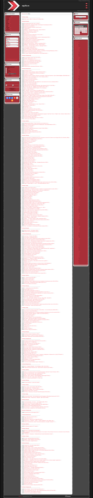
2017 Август (77, 146)
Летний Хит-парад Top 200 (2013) (30, 329)
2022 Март (76, 206)
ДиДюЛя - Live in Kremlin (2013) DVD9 (31, 344)
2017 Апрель (77, 142)
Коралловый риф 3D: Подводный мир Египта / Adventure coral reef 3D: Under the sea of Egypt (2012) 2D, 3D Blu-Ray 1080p (46, 137)
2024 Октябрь (77, 239)
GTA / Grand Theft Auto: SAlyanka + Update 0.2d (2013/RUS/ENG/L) (36, 313)
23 (77, 32)
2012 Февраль (77, 74)
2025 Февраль (77, 243)
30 (77, 33)
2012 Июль (77, 80)
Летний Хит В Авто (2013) (28, 279)
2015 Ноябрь (77, 123)
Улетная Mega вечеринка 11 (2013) (30, 42)
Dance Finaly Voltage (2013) (29, 100)
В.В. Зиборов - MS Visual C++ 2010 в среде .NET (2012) (34, 453)
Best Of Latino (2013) (28, 198)
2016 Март (76, 128)
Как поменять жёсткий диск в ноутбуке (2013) (32, 455)
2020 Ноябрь (77, 189)
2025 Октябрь (77, 252)
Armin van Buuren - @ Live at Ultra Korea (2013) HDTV (34, 489)
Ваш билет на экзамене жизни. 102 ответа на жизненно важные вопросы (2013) (38, 269)
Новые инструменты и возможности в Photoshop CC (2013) (35, 250)
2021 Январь (77, 191)
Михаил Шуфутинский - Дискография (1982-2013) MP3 (34, 299)
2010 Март (76, 51)
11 (80, 29)
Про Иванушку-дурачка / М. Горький (30, 426)
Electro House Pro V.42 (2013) (29, 141)
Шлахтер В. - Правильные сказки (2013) (31, 296)
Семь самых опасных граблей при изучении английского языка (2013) (37, 238)
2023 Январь (77, 217)
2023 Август (77, 225)
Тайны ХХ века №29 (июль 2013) (30, 84)
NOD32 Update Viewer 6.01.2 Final (30, 466)
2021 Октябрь (77, 201)
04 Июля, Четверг (25, 436)
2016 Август (77, 133)
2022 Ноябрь (77, 215)
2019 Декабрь (77, 177)
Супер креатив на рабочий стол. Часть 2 (31, 290)
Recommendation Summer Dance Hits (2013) (32, 57)
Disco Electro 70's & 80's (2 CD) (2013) (31, 112)
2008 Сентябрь (77, 47)
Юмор (7, 24)
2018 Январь (77, 152)
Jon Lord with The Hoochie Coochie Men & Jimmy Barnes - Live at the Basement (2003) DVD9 (40, 309)
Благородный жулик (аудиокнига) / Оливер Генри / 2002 (34, 203)
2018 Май (76, 156)
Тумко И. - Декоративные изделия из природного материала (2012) (36, 319)
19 (82, 30)
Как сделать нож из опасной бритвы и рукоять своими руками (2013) (36, 37)
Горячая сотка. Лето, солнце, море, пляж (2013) (33, 376)
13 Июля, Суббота (25, 369)
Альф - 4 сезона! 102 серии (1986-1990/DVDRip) (33, 374)
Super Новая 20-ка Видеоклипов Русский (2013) (33, 138)
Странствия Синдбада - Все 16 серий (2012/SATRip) (33, 389)
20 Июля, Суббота (25, 275)
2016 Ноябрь (77, 136)
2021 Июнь (77, 196)
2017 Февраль (77, 140)
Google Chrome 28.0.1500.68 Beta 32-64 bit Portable (33, 478)
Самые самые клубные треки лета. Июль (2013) (33, 214)
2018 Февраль (77, 153)
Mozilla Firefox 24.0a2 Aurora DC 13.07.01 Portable (33, 481)
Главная (23, 13)
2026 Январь (77, 255)
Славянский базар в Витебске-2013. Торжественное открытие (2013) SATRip (38, 367)
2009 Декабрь (77, 48)
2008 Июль (77, 46)
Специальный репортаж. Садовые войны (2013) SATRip (34, 461)
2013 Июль (77, 93)
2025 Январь (77, 242)
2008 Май (76, 44)
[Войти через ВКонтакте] (10, 98)
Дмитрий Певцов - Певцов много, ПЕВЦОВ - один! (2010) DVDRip (36, 397)
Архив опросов (13, 74)
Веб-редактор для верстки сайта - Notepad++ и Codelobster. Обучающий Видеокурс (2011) (40, 50)
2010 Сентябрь (77, 57)
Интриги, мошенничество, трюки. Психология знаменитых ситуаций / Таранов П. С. (39, 421)
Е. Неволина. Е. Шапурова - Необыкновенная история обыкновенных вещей (38, 433)
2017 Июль (77, 145)
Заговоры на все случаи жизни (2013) (31, 271)
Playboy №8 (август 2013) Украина (30, 152)
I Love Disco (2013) (27, 323)
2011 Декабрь (77, 72)
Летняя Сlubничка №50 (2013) (29, 476)
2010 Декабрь (77, 60)
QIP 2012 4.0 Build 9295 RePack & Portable (31, 224)
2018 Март (76, 154)
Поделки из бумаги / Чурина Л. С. (30, 451)
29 (75, 33)
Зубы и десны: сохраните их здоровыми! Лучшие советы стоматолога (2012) (38, 91)
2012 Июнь (77, 79)
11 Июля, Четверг (25, 384)
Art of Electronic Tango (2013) (29, 105)
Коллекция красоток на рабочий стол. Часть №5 (33, 191)
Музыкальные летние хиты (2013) (30, 63)
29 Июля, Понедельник (26, 55)
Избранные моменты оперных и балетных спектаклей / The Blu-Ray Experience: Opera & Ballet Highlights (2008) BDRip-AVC (46, 75)
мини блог (20, 496)
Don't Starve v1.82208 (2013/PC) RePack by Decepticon (34, 73)
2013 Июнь (77, 92)
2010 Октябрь (77, 58)
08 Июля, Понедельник (26, 410)
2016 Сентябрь (77, 134)
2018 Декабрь (77, 164)
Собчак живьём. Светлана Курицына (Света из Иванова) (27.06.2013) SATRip (38, 479)
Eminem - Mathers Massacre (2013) (30, 168)
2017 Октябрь (77, 148)
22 (75, 32)
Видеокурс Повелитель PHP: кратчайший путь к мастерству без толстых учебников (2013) (41, 81)
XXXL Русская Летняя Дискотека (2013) (31, 62)
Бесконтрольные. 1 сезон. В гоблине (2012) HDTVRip (34, 447)
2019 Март (76, 167)
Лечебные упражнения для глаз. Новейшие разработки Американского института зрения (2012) (41, 312)
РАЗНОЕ (7, 27)
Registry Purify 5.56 (27, 197)
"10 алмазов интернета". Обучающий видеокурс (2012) (34, 146)
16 (77, 30)
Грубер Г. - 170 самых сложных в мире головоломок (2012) (35, 218)
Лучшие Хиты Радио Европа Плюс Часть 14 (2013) (33, 117)
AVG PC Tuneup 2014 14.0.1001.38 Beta (31, 192)
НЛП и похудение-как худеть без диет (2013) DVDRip (34, 247)
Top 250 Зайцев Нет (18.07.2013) (30, 254)
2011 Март (76, 63)
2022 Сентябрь (77, 213)
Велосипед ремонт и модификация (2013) (31, 180)
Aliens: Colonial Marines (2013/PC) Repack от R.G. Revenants (35, 87)
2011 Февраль (77, 62)
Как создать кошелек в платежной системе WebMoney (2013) (35, 148)
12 (82, 29)
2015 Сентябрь (77, 121)
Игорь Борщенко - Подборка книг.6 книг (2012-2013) (33, 204)
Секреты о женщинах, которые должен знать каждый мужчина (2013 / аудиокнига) (39, 248)
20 (84, 30)
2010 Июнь (77, 55)
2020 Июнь (77, 183)
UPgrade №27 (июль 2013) (29, 158)
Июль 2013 (81, 25)
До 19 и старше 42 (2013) (28, 89)
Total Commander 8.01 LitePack (29, 159)
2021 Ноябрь (77, 202)
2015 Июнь (77, 118)
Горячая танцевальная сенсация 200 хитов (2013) (33, 355)
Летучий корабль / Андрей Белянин (30, 440)
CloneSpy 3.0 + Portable (28, 74)
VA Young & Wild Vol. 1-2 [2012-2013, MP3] (31, 382)
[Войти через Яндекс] (15, 98)
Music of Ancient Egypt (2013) (29, 294)
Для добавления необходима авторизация (12, 59)
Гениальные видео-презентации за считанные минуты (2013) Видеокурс (37, 263)
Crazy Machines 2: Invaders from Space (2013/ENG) (33, 335)
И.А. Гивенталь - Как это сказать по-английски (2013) (34, 90)
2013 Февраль (77, 87)
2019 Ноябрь (77, 176)
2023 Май (76, 221)
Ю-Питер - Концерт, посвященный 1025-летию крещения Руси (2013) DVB (37, 96)
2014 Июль (77, 106)
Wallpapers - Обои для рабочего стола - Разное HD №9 (34, 44)
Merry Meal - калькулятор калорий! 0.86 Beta (32, 268)
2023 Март (76, 219)
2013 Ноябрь (77, 97)
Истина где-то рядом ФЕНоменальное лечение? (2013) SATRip (35, 128)
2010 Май (76, 54)
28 (86, 32)
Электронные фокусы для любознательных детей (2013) (34, 270)
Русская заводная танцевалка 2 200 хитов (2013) (33, 110)
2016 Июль (77, 132)
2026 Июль (77, 262)
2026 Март (76, 257)
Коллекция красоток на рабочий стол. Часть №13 (33, 34)
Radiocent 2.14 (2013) (28, 358)
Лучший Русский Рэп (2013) (29, 314)
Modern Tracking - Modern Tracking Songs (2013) (33, 154)
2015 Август (77, 120)
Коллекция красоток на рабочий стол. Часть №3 (33, 242)
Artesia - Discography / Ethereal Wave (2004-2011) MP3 (34, 49)
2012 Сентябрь (77, 82)
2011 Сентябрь (77, 69)
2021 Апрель (77, 194)
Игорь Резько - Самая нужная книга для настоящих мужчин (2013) (36, 219)
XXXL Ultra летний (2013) (28, 474)
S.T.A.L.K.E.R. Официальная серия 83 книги (32, 60)
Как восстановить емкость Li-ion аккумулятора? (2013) (34, 472)
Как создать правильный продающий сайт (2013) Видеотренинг (35, 53)
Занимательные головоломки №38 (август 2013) (33, 66)
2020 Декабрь (77, 190)
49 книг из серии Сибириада (29, 360)
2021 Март (76, 193)
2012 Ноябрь (77, 84)
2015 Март (76, 115)
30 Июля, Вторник (25, 21)
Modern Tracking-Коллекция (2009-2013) (31, 94)
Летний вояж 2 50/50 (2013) (29, 178)
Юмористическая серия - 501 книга (30, 390)
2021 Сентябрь (77, 200)
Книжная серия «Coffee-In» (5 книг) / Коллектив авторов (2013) (35, 264)
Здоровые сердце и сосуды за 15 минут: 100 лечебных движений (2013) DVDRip (39, 450)
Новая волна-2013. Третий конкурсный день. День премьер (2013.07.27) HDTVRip (39, 85)
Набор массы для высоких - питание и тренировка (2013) (34, 43)
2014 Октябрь (77, 109)
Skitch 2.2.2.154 (27, 133)
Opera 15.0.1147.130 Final (28, 471)
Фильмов (8, 71)
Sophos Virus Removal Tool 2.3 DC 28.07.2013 (32, 61)
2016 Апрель (77, 129)
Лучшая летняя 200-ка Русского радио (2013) (32, 403)
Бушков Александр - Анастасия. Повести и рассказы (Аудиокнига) (36, 190)
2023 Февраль (77, 218)
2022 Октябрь (77, 214)
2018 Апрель (77, 155)
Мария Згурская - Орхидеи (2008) (30, 351)
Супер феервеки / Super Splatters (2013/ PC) (32, 491)
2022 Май (76, 208)
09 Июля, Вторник (25, 399)
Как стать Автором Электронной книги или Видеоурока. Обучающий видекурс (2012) (39, 124)
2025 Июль (77, 249)
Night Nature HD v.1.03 (28, 350)
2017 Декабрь (77, 151)
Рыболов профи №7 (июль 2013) (30, 116)
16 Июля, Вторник (25, 331)
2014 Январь (77, 99)
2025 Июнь (77, 248)
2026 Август (77, 263)
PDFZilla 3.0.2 (26, 327)
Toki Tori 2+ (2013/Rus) (28, 345)
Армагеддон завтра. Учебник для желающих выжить (33, 348)
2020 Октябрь (77, 188)
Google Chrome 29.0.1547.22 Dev (30, 325)
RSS (87, 10)
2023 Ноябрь (77, 228)
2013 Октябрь (77, 96)
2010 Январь (77, 49)
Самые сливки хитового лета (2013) (30, 211)
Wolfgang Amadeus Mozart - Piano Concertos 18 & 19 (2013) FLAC (36, 123)
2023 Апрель (77, 220)
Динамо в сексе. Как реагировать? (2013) (31, 179)
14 (86, 29)
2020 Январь (77, 178)
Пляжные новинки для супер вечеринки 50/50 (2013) (33, 336)
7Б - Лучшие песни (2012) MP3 (29, 277)
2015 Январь (77, 112)
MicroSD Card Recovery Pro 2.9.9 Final (31, 477)
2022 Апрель (77, 207)
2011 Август (77, 68)
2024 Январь (77, 230)
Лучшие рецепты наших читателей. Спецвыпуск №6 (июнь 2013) (36, 462)
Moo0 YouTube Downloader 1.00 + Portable (31, 208)
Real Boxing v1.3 (27, 106)
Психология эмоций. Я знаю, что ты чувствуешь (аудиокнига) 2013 (36, 202)
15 (75, 30)
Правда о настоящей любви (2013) (30, 265)
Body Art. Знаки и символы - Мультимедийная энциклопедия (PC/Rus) (37, 375)
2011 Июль (77, 67)
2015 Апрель (77, 116)
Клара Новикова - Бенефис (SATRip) (30, 356)
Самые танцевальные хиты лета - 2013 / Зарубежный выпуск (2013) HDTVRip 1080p (39, 490)
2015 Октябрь (77, 122)
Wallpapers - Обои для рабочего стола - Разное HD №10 (34, 29)
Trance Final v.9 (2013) (28, 175)
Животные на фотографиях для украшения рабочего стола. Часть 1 (36, 291)
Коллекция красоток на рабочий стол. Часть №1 (33, 322)
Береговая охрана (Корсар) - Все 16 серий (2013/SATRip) (34, 373)
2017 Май (76, 143)
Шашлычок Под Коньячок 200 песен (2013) (32, 108)
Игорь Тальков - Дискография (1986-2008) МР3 (32, 386)
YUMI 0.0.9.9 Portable (28, 463)
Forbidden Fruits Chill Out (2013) (30, 187)
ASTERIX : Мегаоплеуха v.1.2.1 (29, 58)
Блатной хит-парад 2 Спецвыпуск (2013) (31, 333)
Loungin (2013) (26, 28)
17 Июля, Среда (25, 307)
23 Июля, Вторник (25, 228)
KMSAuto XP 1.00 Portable (28, 125)
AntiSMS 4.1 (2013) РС (28, 142)
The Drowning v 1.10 (27, 111)
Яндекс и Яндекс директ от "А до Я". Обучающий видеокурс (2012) (36, 183)
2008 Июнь (77, 45)
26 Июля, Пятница (25, 135)
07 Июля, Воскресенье (26, 414)
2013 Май (76, 91)
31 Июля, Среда (25, 16)
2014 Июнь (77, 105)
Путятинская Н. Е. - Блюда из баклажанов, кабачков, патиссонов (36, 406)
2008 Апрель (77, 43)
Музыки (8, 70)
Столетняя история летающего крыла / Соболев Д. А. (34, 361)
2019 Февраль (77, 166)
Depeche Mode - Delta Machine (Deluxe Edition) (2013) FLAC (35, 282)
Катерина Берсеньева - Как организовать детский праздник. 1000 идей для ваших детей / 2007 (41, 396)
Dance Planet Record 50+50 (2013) (30, 416)
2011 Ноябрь (77, 71)
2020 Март (76, 180)
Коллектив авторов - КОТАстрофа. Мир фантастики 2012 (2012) (36, 149)
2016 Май (76, 130)
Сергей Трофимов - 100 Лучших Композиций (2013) (33, 245)
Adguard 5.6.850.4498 (28, 483)
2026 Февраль (77, 256)
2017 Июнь (77, 144)
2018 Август (77, 159)
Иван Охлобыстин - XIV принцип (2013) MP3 (32, 147)
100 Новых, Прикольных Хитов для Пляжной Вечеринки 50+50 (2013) (37, 391)
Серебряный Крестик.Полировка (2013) (31, 40)
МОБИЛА (8, 29)
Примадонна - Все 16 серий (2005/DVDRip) (32, 359)
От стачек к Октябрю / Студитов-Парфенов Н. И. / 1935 (34, 207)
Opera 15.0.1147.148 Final (28, 255)
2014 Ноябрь (77, 110)
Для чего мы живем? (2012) (29, 266)
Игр (7, 69)
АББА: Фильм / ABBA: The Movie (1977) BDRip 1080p (33, 19)
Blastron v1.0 (26, 33)
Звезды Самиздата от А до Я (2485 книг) (31, 253)
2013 (26, 13)
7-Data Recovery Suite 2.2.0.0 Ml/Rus (30, 173)
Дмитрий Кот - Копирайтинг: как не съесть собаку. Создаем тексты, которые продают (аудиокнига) (42, 460)
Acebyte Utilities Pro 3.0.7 (28, 289)
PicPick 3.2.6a (26, 324)
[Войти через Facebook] (12, 98)
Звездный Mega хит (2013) (29, 174)
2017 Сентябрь (77, 147)
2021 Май (76, 195)
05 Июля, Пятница (25, 428)
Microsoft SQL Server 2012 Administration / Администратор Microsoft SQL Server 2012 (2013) (41, 304)
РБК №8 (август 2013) (28, 163)
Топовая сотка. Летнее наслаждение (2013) (32, 115)
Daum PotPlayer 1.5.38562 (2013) (30, 217)
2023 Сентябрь (77, 226)
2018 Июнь (77, 157)
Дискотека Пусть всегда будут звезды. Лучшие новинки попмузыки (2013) (38, 244)
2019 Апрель (77, 168)
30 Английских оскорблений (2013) (30, 237)
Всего (8, 72)
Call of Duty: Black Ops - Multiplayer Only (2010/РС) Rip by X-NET (36, 86)
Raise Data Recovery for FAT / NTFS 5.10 (31, 468)
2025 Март (76, 244)
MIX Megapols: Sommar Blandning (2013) (31, 320)
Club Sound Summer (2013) (29, 457)
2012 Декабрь (77, 85)
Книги (7, 20)
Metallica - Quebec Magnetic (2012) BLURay (32, 439)
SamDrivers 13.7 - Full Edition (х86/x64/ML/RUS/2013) (33, 467)
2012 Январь (77, 73)
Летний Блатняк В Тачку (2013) (30, 35)
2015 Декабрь (77, 124)
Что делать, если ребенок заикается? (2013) (32, 301)
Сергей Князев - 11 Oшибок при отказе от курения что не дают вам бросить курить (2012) (40, 188)
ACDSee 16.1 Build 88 (28, 196)
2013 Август (77, 94)
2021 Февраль (77, 192)
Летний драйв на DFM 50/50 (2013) (30, 38)
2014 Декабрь (77, 111)
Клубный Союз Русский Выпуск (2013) (31, 231)
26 (82, 32)
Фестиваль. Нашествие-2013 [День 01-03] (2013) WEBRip (34, 318)
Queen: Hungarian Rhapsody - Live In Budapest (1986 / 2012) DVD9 (36, 366)
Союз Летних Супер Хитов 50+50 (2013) (31, 302)
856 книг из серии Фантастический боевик (32, 430)
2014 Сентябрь (77, 108)
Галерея (7, 19)
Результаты (7, 74)
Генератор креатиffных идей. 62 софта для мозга (33, 300)
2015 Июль (77, 119)
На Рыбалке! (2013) (27, 70)
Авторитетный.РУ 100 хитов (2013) (30, 259)
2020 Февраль (77, 179)
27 (84, 32)
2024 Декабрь (77, 241)
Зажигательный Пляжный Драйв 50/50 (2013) (32, 405)
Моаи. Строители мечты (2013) (30, 456)
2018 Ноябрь (77, 163)
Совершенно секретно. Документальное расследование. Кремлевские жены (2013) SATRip (41, 281)
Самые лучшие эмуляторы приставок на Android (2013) (34, 172)
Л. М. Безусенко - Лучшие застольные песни (32, 305)
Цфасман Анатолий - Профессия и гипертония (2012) (34, 349)
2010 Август (77, 56)
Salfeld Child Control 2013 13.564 (30, 151)
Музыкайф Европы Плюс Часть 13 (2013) (31, 23)
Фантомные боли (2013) (28, 170)
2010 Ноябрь (77, 59)
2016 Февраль (77, 127)
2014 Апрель (77, 103)
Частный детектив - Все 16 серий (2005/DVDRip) (33, 295)
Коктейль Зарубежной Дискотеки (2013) (31, 438)
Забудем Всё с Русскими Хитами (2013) (31, 445)
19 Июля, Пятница (25, 285)
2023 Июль (77, 224)
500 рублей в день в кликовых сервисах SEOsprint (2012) (34, 71)
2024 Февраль (77, 231)
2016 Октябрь (77, 135)
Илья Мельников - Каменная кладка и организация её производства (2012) (38, 24)
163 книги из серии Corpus (29, 278)
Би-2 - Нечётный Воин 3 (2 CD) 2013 (30, 213)
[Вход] (87, 8)
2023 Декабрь (77, 229)
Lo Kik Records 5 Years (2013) (29, 118)
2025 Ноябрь (77, 253)
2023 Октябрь (77, 227)
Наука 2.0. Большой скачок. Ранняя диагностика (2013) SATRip (35, 209)
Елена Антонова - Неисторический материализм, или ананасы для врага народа (39, 243)
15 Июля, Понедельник (26, 338)
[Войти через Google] (17, 98)
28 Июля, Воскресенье (26, 68)
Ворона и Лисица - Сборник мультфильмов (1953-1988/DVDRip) (36, 404)
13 (84, 29)
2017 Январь (77, 139)
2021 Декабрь (77, 203)
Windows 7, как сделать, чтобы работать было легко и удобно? (35, 260)
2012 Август (77, 81)
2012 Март (76, 75)
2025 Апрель (77, 245)
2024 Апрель (77, 233)
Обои (7, 26)
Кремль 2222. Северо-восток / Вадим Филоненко (33, 419)
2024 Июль (77, 236)
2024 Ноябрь (77, 240)
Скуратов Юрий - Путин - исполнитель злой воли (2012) (34, 92)
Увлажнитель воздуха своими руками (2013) (32, 201)
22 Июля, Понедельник (26, 233)
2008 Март (76, 42)
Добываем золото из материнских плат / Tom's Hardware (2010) (36, 76)
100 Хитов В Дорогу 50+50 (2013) (30, 283)
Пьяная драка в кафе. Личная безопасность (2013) (33, 177)
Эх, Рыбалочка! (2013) (28, 169)
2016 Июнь (77, 131)
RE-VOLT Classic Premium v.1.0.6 (30, 101)
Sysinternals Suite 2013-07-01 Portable (31, 482)
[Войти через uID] (7, 98)
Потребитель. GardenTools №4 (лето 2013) (32, 153)
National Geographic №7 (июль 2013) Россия (32, 452)
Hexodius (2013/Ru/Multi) (28, 446)
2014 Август (77, 107)
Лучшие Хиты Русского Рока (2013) (30, 79)
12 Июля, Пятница (25, 380)
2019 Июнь (77, 170)
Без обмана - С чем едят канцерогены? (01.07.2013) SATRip (35, 458)
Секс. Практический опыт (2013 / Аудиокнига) (32, 249)
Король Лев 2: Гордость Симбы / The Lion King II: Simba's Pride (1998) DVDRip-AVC (39, 95)
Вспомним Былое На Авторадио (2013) (31, 412)
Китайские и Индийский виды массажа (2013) (32, 131)
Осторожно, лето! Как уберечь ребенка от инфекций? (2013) (35, 45)
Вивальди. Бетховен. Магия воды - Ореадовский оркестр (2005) (36, 162)
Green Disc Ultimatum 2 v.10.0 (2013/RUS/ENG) (32, 317)
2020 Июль (77, 184)
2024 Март (76, 232)
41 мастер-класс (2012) (28, 129)
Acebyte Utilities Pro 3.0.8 (28, 164)
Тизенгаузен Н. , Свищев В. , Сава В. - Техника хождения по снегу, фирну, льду (38, 420)
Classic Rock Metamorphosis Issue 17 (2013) (32, 97)
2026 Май (76, 260)
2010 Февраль (77, 50)
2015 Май (76, 117)
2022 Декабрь (77, 216)
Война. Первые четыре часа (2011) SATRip (32, 252)
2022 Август (77, 212)
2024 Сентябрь (77, 238)
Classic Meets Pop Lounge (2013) (30, 32)
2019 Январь (77, 165)
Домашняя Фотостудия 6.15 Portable (30, 212)
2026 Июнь (77, 261)
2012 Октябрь (77, 83)
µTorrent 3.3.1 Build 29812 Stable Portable (31, 473)
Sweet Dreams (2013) (28, 223)
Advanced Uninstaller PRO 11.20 (30, 353)
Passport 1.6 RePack (28, 328)
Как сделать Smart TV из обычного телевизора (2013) (34, 39)
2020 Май (76, 182)
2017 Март (76, 141)
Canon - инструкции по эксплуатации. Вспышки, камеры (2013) (35, 225)
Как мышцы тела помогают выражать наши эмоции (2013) (35, 273)
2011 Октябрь (77, 70)
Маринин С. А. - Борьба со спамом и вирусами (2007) (34, 258)
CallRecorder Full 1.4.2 (28, 418)
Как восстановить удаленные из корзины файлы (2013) (34, 239)
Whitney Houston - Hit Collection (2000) (31, 230)
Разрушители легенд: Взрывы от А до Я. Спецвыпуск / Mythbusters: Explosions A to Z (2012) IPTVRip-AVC (43, 354)
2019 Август (77, 172)
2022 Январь (77, 204)
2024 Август (77, 237)
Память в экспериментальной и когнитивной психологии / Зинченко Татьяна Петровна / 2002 (41, 371)
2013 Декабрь (77, 98)
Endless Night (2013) (27, 167)
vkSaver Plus (26, 143)
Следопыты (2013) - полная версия (30, 130)
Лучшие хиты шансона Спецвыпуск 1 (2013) (32, 492)
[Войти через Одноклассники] (12, 100)
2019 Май (76, 169)
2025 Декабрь (77, 254)
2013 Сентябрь (77, 95)
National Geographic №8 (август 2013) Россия (32, 27)
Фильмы (7, 23)
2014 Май (76, 104)
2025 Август (77, 250)
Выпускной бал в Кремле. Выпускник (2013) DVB (33, 484)
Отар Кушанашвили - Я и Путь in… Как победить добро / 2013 (35, 401)
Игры (7, 22)
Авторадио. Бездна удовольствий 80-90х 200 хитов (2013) (34, 340)
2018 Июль (77, 158)
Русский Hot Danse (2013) (29, 157)
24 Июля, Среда (25, 185)
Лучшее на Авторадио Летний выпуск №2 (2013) (33, 156)
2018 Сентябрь (77, 160)
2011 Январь (77, 61)
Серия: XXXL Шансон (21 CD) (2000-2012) (32, 343)
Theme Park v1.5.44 (27, 107)
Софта (8, 68)
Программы (8, 16)
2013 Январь (77, 86)
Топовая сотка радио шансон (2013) (30, 206)
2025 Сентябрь (77, 251)
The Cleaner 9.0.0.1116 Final (29, 80)
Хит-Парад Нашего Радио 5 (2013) (30, 193)
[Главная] (87, 3)
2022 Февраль (77, 205)
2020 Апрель (77, 181)
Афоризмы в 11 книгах (28, 102)
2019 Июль (77, 171)
